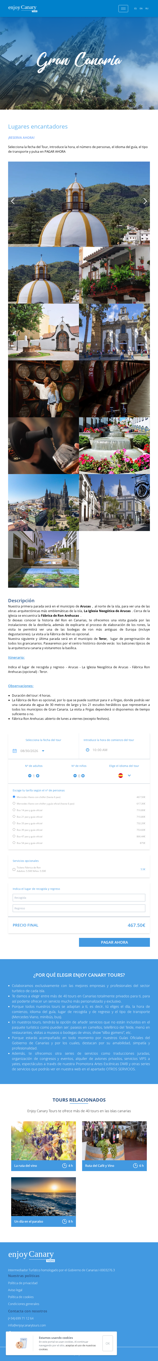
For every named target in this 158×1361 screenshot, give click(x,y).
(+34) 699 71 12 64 (21, 1318)
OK (108, 1343)
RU (146, 8)
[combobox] (124, 775)
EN (141, 8)
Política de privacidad (23, 1283)
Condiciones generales (23, 1304)
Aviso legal (15, 1290)
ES (135, 8)
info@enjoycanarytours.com (27, 1325)
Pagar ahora (114, 942)
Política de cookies (21, 1297)
